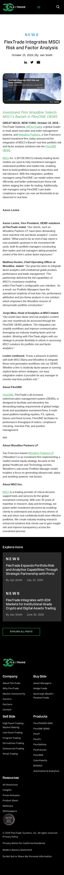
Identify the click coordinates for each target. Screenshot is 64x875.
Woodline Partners (29, 134)
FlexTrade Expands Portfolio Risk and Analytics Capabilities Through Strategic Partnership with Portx (32, 570)
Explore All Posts (21, 632)
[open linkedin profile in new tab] (25, 62)
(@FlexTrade (33, 126)
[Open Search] (58, 7)
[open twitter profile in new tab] (32, 62)
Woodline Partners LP (41, 453)
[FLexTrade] (14, 7)
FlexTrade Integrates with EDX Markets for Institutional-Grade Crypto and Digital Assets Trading (31, 604)
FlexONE (8, 394)
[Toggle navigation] (39, 7)
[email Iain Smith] (38, 62)
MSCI (6, 158)
